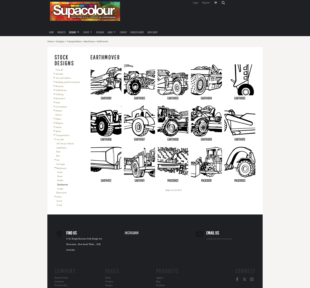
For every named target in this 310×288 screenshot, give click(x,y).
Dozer (60, 176)
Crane (60, 172)
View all (59, 70)
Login (195, 2)
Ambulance (61, 147)
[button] (223, 2)
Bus (58, 155)
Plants (58, 119)
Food (57, 102)
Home (50, 41)
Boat (58, 151)
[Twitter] (244, 279)
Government (61, 106)
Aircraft (60, 139)
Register (206, 2)
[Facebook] (237, 279)
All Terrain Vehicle (65, 143)
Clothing (59, 94)
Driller (60, 180)
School (58, 127)
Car (58, 160)
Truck (59, 205)
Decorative (60, 98)
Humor (58, 110)
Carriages (60, 164)
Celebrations (61, 90)
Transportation (74, 41)
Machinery (89, 41)
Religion (59, 123)
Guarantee (59, 281)
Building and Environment (67, 82)
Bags (158, 281)
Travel (59, 201)
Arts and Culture (63, 78)
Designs (60, 41)
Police (59, 196)
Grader (60, 188)
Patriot (58, 114)
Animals (59, 74)
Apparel (159, 277)
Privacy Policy (61, 285)
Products (109, 281)
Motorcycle (61, 192)
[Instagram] (251, 279)
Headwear (160, 285)
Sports (58, 131)
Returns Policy (61, 277)
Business (59, 86)
